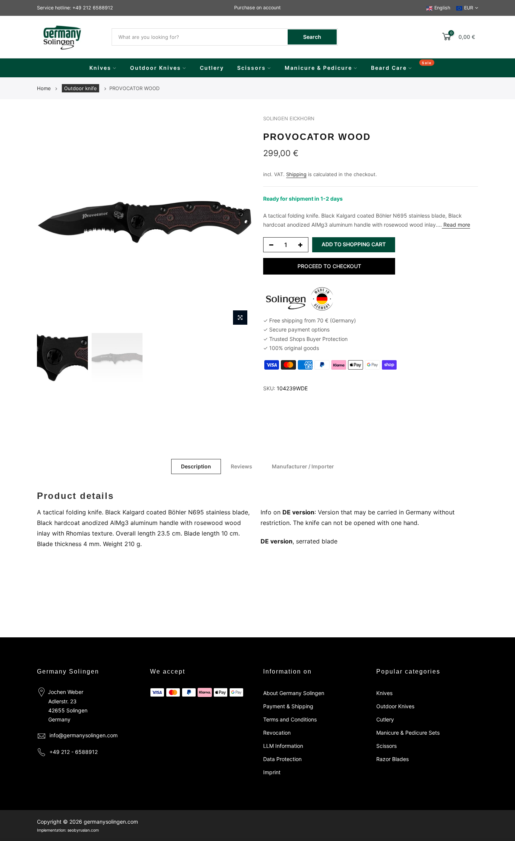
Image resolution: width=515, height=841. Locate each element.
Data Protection (282, 759)
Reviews (241, 466)
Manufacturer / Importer (303, 466)
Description (196, 466)
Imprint (271, 772)
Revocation (277, 732)
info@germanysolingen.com (83, 735)
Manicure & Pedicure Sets (408, 732)
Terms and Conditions (290, 719)
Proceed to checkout (329, 266)
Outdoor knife (80, 88)
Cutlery (212, 67)
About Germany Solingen (293, 693)
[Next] (238, 221)
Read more (456, 224)
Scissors (251, 67)
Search (312, 37)
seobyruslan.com (83, 830)
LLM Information (283, 746)
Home (44, 88)
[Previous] (50, 221)
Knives (100, 67)
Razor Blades (392, 759)
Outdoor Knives (155, 67)
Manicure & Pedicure (318, 67)
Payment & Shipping (288, 706)
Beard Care (389, 67)
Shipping (296, 174)
